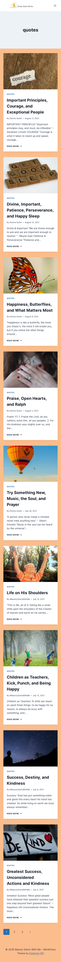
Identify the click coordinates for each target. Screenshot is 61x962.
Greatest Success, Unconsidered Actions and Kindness (28, 877)
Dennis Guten (16, 118)
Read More (14, 146)
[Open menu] (55, 5)
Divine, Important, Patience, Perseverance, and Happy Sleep (30, 210)
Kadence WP (36, 953)
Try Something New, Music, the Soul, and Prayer (26, 498)
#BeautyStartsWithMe (20, 599)
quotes (10, 94)
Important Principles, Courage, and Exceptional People (27, 106)
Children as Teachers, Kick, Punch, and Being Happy (29, 683)
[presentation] (30, 71)
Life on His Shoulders (27, 592)
